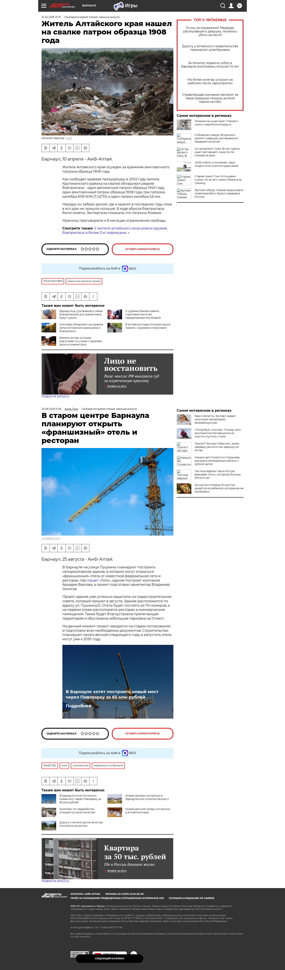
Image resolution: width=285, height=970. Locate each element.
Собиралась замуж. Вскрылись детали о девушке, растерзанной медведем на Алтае (216, 138)
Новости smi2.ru (55, 396)
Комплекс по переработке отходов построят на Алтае (77, 810)
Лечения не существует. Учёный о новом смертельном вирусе (216, 123)
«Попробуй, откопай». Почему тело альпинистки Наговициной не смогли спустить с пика (218, 433)
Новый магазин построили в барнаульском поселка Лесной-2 (147, 797)
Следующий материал (109, 958)
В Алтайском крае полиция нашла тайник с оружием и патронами (147, 326)
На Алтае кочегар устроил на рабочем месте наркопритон (210, 81)
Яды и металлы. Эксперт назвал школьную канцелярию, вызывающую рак (215, 419)
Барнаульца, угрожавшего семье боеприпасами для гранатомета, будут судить (81, 314)
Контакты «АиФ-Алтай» (86, 894)
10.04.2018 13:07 (51, 17)
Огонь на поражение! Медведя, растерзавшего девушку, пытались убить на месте (210, 31)
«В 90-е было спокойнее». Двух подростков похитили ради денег (217, 164)
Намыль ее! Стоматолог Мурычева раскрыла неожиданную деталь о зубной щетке (217, 461)
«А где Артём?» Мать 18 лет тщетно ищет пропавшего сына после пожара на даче (217, 152)
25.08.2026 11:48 (51, 408)
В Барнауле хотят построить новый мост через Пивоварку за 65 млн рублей (112, 694)
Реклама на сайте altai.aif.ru (124, 894)
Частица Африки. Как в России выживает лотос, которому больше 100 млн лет (218, 474)
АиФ (69, 138)
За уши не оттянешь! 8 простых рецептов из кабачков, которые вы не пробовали (219, 488)
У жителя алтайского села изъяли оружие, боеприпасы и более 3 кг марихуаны (115, 230)
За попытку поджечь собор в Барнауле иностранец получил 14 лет (210, 64)
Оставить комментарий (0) (142, 249)
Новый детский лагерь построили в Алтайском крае (147, 810)
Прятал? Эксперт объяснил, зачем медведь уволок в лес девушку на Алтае (217, 447)
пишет (93, 580)
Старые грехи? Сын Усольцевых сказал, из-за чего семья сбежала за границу (218, 180)
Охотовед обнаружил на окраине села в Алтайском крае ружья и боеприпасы (81, 328)
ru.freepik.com (51, 538)
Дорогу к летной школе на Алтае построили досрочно (81, 824)
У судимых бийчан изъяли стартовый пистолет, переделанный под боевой (143, 314)
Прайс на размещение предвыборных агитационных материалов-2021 (117, 898)
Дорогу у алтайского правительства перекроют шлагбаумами (210, 48)
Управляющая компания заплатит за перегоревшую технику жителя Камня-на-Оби (210, 98)
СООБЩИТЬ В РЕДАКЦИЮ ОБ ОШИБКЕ (191, 898)
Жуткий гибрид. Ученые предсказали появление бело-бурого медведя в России (219, 193)
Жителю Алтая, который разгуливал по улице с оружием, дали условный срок (80, 341)
